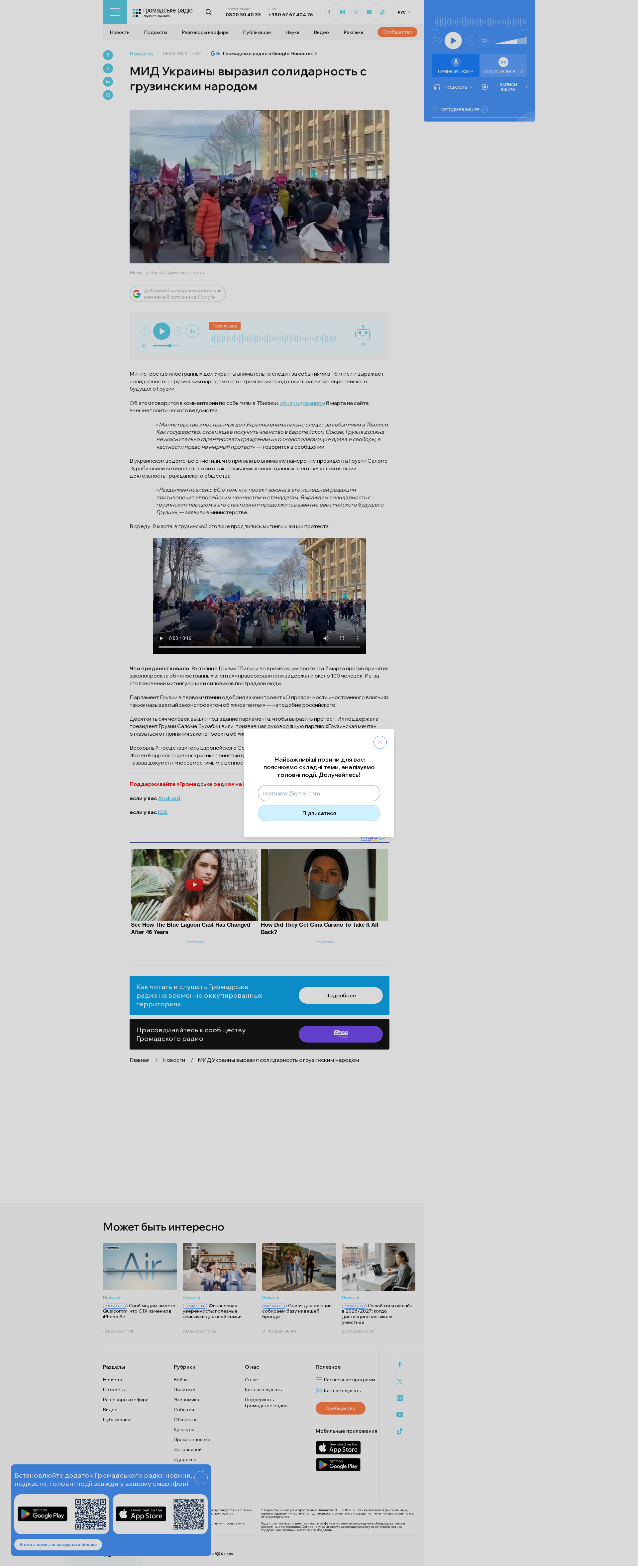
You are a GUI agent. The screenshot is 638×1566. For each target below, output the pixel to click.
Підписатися (319, 813)
